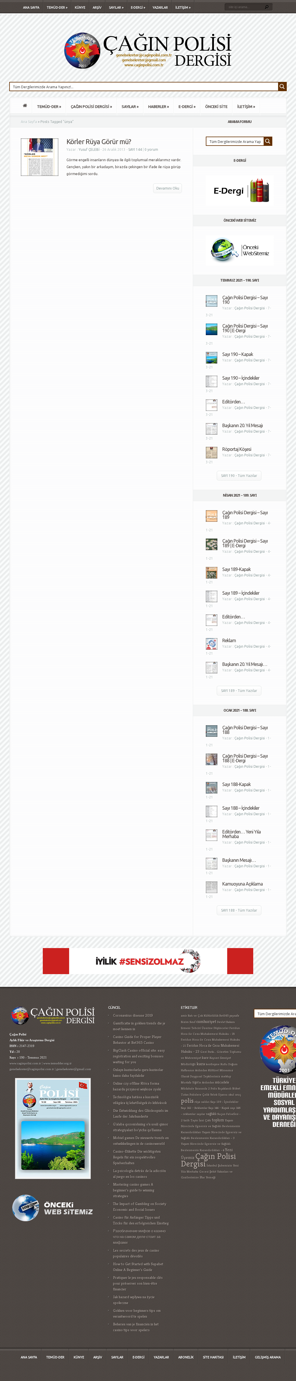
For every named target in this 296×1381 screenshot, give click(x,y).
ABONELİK (186, 1357)
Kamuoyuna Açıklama (242, 883)
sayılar (201, 1114)
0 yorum (151, 149)
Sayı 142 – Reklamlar (194, 1108)
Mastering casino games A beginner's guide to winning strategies (133, 1190)
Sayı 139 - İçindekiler (224, 1102)
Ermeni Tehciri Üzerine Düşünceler (205, 1028)
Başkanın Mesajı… (239, 860)
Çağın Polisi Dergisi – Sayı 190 (245, 300)
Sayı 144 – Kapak (218, 1108)
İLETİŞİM (182, 7)
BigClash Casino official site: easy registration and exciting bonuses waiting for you (139, 1056)
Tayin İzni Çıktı (200, 1120)
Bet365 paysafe (229, 1016)
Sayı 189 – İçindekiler (240, 593)
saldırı (205, 1102)
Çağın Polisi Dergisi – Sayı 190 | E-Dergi (245, 328)
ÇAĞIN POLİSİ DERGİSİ (91, 106)
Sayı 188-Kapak (236, 784)
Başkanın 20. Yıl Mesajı (242, 425)
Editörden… (233, 401)
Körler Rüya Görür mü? (98, 142)
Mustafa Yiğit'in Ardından (197, 1082)
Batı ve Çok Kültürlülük (203, 1016)
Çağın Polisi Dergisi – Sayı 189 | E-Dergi (245, 543)
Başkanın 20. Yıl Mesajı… (244, 664)
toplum (218, 1120)
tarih (187, 1120)
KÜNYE (80, 7)
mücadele (222, 1082)
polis (187, 1101)
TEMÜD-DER (57, 7)
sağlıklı (211, 1114)
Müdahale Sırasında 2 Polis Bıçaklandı (206, 1088)
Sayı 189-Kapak (236, 569)
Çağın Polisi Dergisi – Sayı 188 (245, 730)
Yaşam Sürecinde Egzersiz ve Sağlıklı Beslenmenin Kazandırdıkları (210, 1126)
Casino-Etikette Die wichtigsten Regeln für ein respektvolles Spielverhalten (137, 1157)
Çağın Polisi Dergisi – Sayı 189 (245, 515)
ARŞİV (97, 7)
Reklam (229, 640)
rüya (197, 1102)
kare (205, 1057)
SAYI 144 (135, 149)
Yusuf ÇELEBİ (89, 149)
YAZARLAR (160, 7)
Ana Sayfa (29, 122)
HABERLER (158, 106)
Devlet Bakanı (226, 1022)
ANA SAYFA (31, 7)
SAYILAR (116, 7)
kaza (201, 1063)
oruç (238, 1095)
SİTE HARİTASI (213, 1357)
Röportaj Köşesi (236, 449)
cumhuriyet (206, 1021)
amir (184, 1016)
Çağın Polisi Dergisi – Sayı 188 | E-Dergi (245, 758)
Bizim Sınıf (188, 1022)
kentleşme (213, 1064)
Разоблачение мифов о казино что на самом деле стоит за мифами (139, 1236)
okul (231, 1095)
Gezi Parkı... (208, 1052)
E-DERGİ (138, 7)
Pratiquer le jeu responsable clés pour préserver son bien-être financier (138, 1283)
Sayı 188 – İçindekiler (240, 808)
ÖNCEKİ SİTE (216, 106)
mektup (226, 1076)
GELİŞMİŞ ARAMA (268, 1357)
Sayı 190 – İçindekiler (240, 378)
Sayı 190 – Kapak (237, 354)
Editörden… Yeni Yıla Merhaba (241, 834)
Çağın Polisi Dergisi (249, 308)
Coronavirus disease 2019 (133, 1015)
